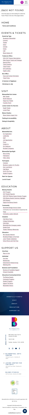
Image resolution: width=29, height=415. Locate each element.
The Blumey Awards (8, 277)
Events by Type (6, 36)
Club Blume (6, 169)
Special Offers (7, 62)
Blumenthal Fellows (8, 285)
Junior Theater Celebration (10, 239)
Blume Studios (6, 113)
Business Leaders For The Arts (11, 165)
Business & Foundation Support (11, 270)
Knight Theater (6, 108)
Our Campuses (7, 146)
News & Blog (6, 153)
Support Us (9, 248)
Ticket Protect (6, 66)
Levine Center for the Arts (10, 106)
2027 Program (6, 192)
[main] (14, 148)
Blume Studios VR (7, 53)
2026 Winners (6, 200)
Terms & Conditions (6, 407)
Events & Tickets (13, 33)
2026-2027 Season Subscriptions (12, 58)
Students (5, 217)
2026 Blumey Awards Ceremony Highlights (14, 198)
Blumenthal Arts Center (9, 94)
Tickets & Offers (7, 56)
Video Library (6, 158)
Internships (6, 223)
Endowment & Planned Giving (10, 262)
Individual (5, 256)
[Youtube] (15, 348)
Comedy (5, 46)
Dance (4, 44)
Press (4, 142)
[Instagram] (12, 348)
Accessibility (21, 407)
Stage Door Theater (8, 101)
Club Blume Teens (7, 219)
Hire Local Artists (7, 167)
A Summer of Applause (9, 81)
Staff (4, 138)
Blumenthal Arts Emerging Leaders (12, 225)
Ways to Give (6, 253)
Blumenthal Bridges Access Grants (12, 207)
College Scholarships (8, 221)
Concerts (5, 40)
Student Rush (6, 227)
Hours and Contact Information (11, 76)
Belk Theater (6, 96)
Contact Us (6, 144)
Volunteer (5, 163)
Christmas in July (7, 84)
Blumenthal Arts (7, 131)
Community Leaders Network (10, 214)
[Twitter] (9, 348)
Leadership (6, 136)
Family (4, 49)
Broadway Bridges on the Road (11, 236)
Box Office (5, 73)
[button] (26, 2)
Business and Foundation (10, 268)
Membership (6, 260)
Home (5, 22)
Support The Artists (8, 283)
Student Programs (7, 173)
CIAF (4, 51)
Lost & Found (6, 179)
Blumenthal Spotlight (8, 151)
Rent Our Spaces (7, 176)
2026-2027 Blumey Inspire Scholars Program (14, 196)
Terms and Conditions (9, 26)
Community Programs (8, 279)
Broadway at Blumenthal (9, 38)
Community (5, 205)
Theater (5, 42)
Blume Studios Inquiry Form (10, 115)
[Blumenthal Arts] (7, 2)
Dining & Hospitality (8, 121)
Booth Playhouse (7, 98)
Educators (5, 232)
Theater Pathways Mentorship (11, 229)
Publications (6, 155)
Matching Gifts (7, 264)
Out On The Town (7, 171)
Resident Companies (8, 148)
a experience (14, 412)
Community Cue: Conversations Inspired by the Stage (15, 211)
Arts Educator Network (9, 234)
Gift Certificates (7, 68)
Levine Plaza (6, 110)
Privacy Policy (15, 407)
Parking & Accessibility (9, 118)
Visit (4, 91)
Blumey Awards (7, 190)
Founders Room (7, 103)
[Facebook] (19, 348)
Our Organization (7, 134)
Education (9, 186)
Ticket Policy (6, 78)
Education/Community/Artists (11, 275)
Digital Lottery (6, 71)
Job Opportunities (7, 140)
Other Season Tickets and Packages (12, 60)
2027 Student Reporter (9, 194)
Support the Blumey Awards (10, 202)
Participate (5, 161)
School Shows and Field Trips (10, 241)
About (6, 128)
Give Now (5, 251)
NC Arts (14, 383)
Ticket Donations (7, 64)
